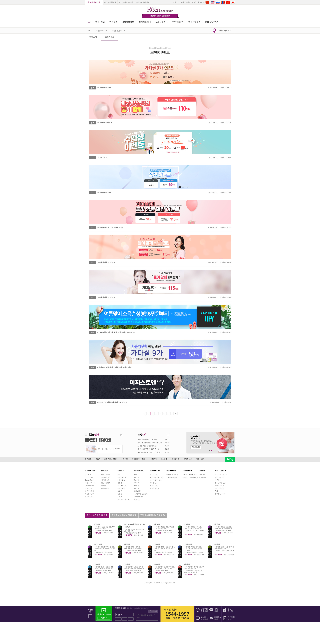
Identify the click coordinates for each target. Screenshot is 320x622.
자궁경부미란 (122, 477)
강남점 (97, 524)
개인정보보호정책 (110, 459)
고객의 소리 (188, 459)
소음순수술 (154, 485)
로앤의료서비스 (90, 483)
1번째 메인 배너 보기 (209, 450)
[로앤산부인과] (160, 8)
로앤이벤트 (117, 30)
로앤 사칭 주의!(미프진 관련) (148, 449)
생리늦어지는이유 (124, 499)
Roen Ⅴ (136, 485)
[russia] (218, 2)
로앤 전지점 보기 (224, 30)
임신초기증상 (105, 474)
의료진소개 (88, 488)
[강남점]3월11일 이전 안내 (147, 439)
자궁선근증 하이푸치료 (190, 477)
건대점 (187, 524)
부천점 (217, 544)
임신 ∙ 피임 (100, 22)
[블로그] (230, 459)
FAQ (216, 491)
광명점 (127, 544)
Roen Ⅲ (136, 480)
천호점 (217, 524)
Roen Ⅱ (136, 477)
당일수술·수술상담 (221, 474)
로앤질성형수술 (110, 2)
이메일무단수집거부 (139, 459)
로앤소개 (176, 2)
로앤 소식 (100, 30)
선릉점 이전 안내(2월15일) (147, 446)
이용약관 (124, 459)
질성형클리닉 (145, 22)
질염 (119, 474)
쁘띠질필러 (154, 483)
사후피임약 (105, 488)
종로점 (157, 524)
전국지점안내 (89, 491)
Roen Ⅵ (136, 488)
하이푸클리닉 (178, 22)
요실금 (120, 491)
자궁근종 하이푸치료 (189, 474)
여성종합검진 (128, 22)
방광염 (120, 496)
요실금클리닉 (162, 22)
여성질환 (113, 22)
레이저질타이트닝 (156, 480)
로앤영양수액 (138, 496)
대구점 (187, 564)
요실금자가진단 (171, 477)
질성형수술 (154, 474)
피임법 (103, 485)
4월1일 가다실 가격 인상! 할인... (149, 452)
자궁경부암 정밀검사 (141, 494)
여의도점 (98, 544)
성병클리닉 (121, 483)
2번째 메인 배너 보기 (211, 450)
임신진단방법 (105, 477)
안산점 (97, 564)
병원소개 (88, 474)
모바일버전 (176, 459)
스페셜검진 (137, 491)
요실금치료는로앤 (172, 474)
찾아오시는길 (89, 496)
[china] (207, 2)
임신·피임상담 (219, 477)
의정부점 (188, 544)
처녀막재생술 (154, 488)
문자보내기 (153, 611)
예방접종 (137, 499)
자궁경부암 (121, 488)
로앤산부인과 (95, 2)
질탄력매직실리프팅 (157, 477)
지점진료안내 (185, 2)
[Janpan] (233, 2)
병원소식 (93, 37)
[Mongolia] (223, 2)
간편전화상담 (219, 488)
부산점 (157, 564)
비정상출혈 (121, 480)
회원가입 (201, 2)
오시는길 (164, 459)
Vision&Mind (89, 485)
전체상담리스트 (220, 494)
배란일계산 (105, 480)
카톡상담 (218, 480)
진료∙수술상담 (211, 22)
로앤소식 (202, 474)
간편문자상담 (219, 485)
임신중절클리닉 (195, 22)
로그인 (194, 2)
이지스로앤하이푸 (143, 2)
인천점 (127, 564)
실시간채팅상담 (220, 483)
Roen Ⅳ (136, 483)
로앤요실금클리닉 (126, 2)
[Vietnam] (228, 2)
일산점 (157, 544)
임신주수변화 (105, 483)
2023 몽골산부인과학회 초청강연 (150, 443)
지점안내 (153, 459)
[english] (212, 2)
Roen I (136, 474)
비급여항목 (200, 459)
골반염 (120, 494)
